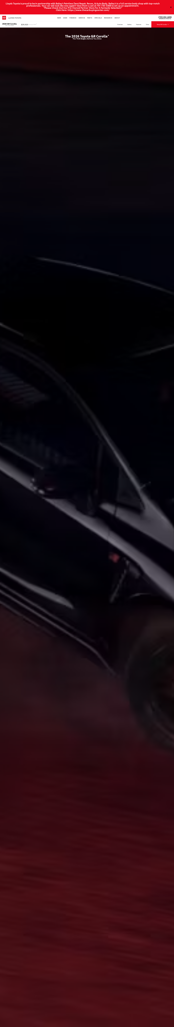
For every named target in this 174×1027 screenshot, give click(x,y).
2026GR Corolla (9, 24)
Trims (147, 24)
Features (138, 24)
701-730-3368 (104, 5)
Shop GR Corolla (162, 24)
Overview (120, 24)
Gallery (129, 24)
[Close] (171, 7)
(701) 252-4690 (165, 17)
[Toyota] (4, 18)
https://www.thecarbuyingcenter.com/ (88, 9)
